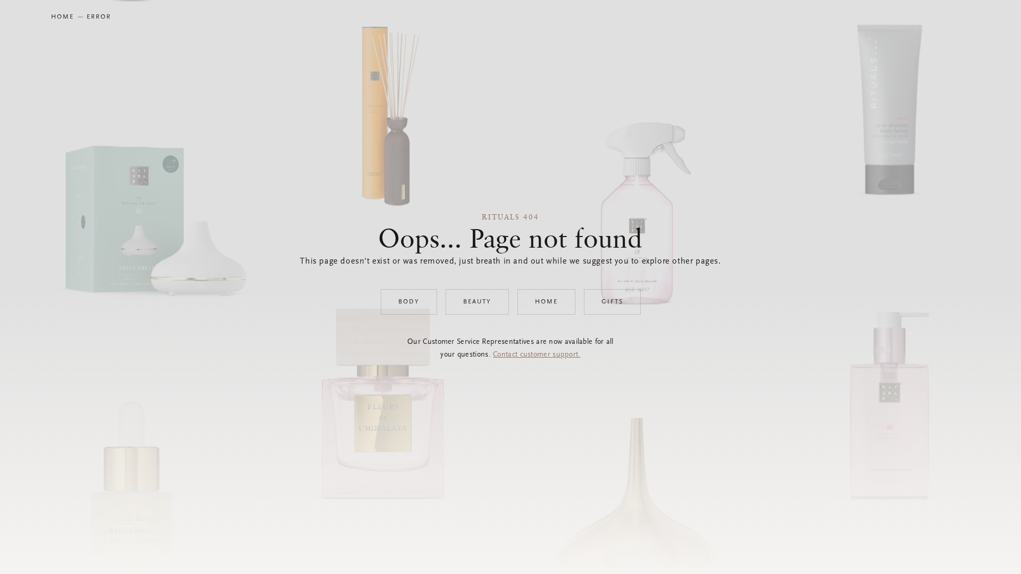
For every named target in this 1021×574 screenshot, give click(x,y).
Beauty (477, 302)
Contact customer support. (537, 355)
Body (409, 302)
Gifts (612, 302)
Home (546, 302)
